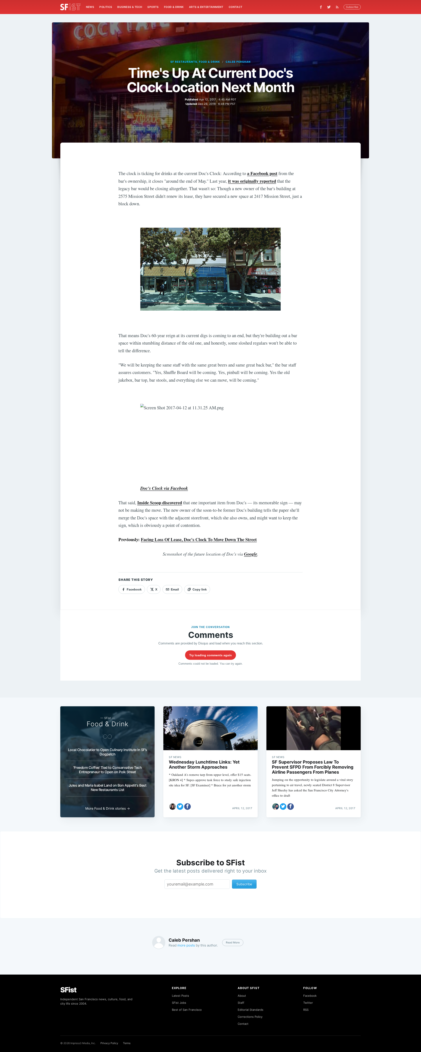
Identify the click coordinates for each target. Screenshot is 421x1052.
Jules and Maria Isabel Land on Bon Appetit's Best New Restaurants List (107, 787)
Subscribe (352, 7)
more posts (186, 945)
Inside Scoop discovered (159, 502)
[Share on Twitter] (180, 806)
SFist (68, 990)
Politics (105, 7)
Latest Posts (180, 995)
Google (250, 554)
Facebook (310, 995)
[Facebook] (321, 7)
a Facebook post (262, 173)
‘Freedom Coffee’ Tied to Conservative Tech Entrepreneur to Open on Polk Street (107, 769)
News (90, 7)
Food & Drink (174, 7)
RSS (306, 1009)
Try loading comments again (210, 655)
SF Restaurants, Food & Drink (195, 61)
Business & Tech (129, 7)
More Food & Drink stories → (107, 808)
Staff (241, 1002)
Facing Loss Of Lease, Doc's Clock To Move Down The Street (199, 539)
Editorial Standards (250, 1009)
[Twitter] (329, 7)
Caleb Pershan (238, 61)
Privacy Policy (109, 1043)
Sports (153, 7)
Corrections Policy (250, 1016)
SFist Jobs (179, 1002)
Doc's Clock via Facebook (164, 488)
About (242, 995)
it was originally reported (252, 181)
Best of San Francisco (187, 1009)
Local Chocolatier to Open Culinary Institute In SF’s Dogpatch (107, 752)
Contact (236, 7)
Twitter (308, 1002)
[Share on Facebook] (187, 806)
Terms (126, 1043)
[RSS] (338, 7)
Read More (233, 942)
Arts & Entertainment (206, 7)
